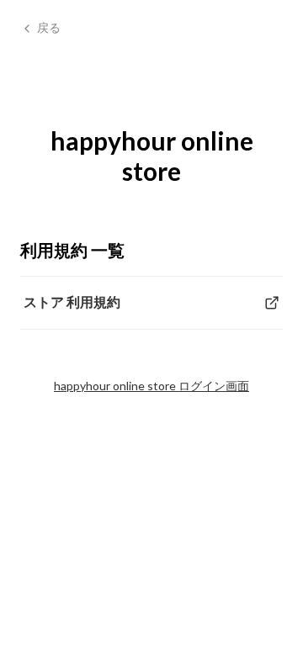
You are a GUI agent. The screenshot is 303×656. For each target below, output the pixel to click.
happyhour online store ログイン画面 (151, 385)
